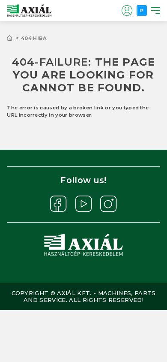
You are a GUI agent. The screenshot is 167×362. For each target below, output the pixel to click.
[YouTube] (83, 204)
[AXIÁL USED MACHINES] (14, 38)
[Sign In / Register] (127, 10)
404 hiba (34, 38)
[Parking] (142, 10)
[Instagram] (108, 204)
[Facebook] (58, 204)
